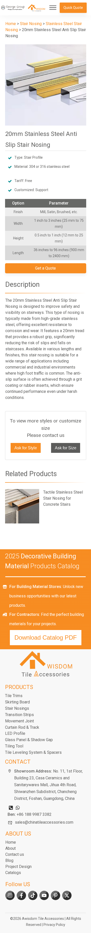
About (10, 848)
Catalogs (13, 872)
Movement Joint (19, 721)
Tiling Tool (14, 746)
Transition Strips (19, 714)
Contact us (14, 854)
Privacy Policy (54, 925)
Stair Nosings (17, 708)
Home (10, 842)
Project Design (18, 866)
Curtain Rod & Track (22, 727)
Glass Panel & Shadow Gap (29, 739)
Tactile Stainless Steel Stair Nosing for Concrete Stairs (45, 506)
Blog (9, 860)
